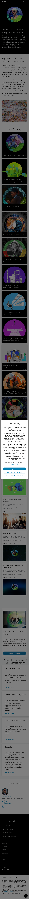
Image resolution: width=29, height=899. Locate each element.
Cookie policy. (14, 464)
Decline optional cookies (14, 472)
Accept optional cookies (14, 469)
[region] (14, 449)
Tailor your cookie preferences (14, 475)
